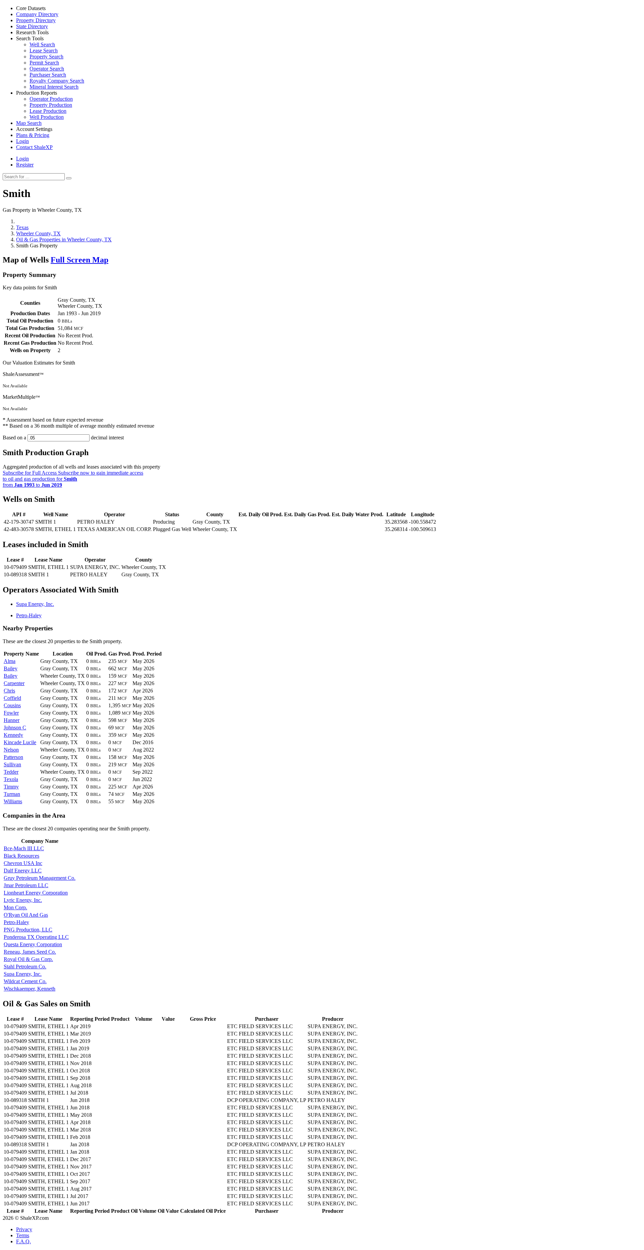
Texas (22, 227)
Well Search (42, 44)
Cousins (12, 705)
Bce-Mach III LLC (24, 848)
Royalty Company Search (57, 81)
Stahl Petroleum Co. (25, 966)
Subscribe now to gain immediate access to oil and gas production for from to (73, 479)
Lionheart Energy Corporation (36, 893)
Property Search (46, 56)
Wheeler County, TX (38, 233)
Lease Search (44, 50)
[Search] (68, 178)
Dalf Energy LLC (23, 870)
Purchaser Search (48, 75)
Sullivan (12, 764)
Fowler (11, 713)
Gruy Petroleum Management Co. (39, 878)
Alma (9, 661)
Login (22, 158)
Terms (22, 1235)
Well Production (47, 117)
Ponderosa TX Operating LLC (36, 937)
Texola (11, 779)
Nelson (11, 750)
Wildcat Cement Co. (25, 981)
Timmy (11, 786)
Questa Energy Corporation (33, 944)
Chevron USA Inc (23, 863)
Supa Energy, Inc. (35, 604)
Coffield (12, 698)
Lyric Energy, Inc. (23, 900)
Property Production (51, 105)
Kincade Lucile (20, 742)
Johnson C (15, 727)
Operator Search (47, 68)
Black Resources (21, 856)
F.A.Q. (23, 1241)
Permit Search (44, 62)
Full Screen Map (79, 259)
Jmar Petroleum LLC (26, 885)
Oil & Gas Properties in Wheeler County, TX (64, 239)
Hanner (11, 720)
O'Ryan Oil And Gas (26, 915)
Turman (12, 794)
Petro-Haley (29, 615)
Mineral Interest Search (54, 87)
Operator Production (51, 99)
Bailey (10, 668)
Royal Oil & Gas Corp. (28, 959)
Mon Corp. (15, 907)
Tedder (11, 772)
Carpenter (14, 683)
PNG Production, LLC (28, 929)
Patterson (13, 757)
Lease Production (48, 111)
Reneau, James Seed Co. (30, 952)
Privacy (24, 1229)
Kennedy (13, 735)
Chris (9, 690)
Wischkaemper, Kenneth (29, 989)
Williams (13, 801)
